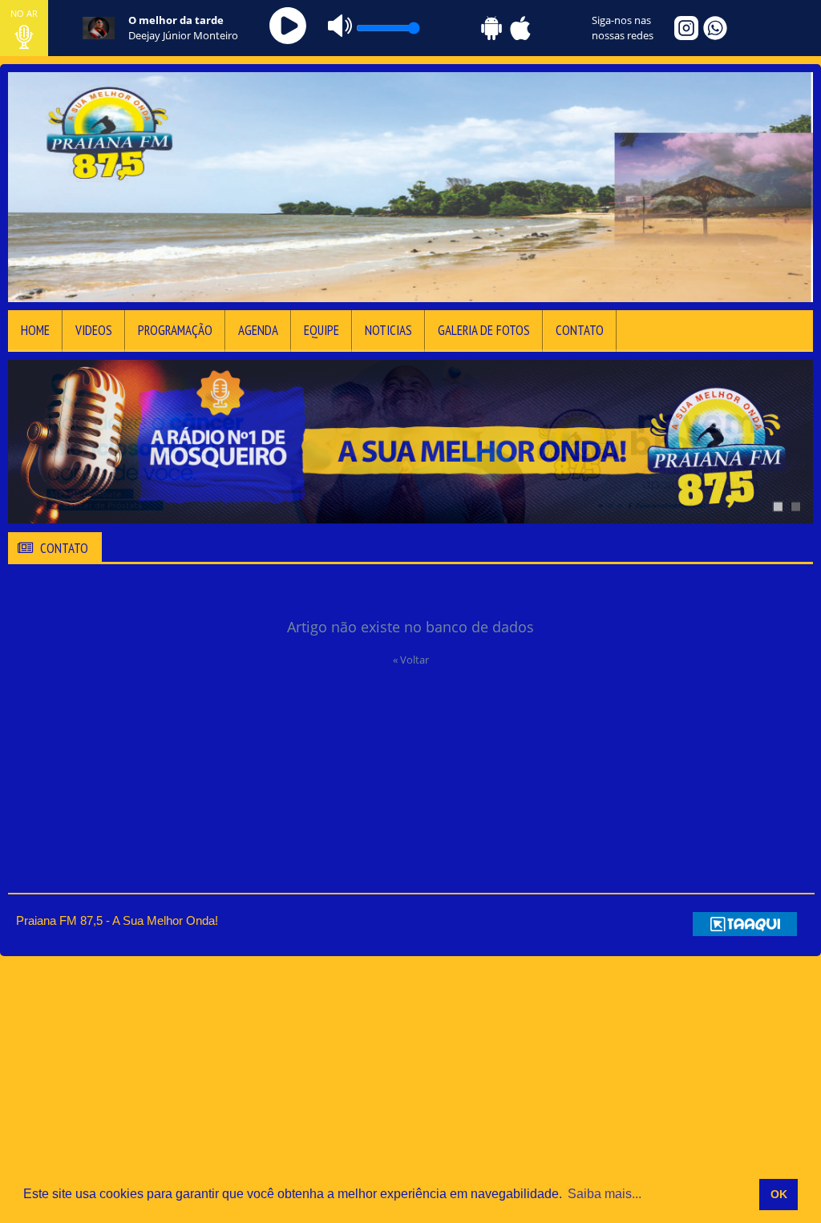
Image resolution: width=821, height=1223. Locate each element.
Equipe (321, 330)
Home (35, 330)
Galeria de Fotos (484, 330)
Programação (175, 330)
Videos (93, 330)
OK (778, 1194)
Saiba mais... (604, 1194)
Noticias (388, 330)
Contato (580, 330)
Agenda (258, 330)
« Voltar (411, 659)
